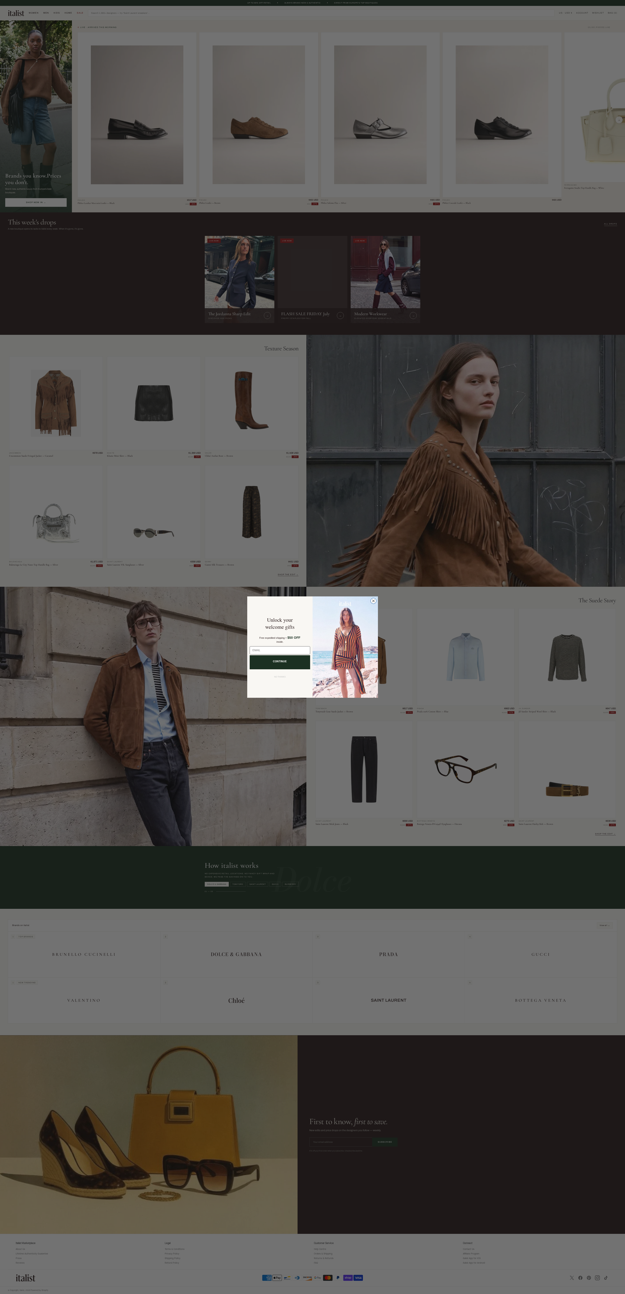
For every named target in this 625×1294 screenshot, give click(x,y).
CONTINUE (280, 661)
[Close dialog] (373, 601)
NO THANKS (280, 677)
